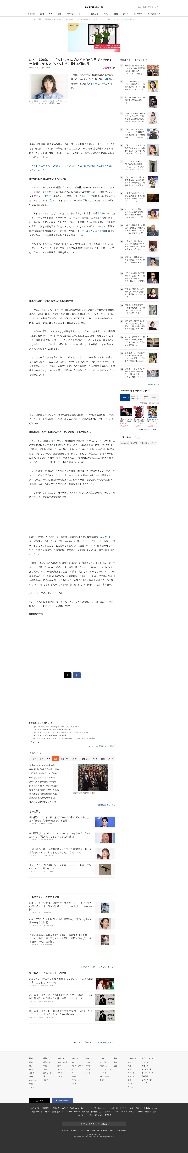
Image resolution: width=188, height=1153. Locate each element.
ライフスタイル (105, 1069)
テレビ (153, 397)
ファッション (76, 1080)
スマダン (103, 1062)
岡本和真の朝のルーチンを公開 (43, 785)
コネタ (88, 1066)
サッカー (60, 1069)
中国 (31, 1084)
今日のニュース (154, 14)
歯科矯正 (148, 1112)
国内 (42, 14)
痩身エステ (98, 1115)
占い (101, 1112)
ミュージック (144, 397)
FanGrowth (74, 1108)
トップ (33, 759)
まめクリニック (86, 1108)
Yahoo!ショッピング (148, 443)
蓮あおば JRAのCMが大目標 (42, 802)
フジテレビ (80, 196)
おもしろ (94, 14)
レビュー (74, 1062)
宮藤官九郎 (98, 213)
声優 (53, 445)
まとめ (31, 1073)
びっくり (89, 1062)
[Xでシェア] (67, 675)
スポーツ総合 (62, 1062)
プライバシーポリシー (87, 1130)
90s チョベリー (105, 1076)
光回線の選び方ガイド (59, 1108)
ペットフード (82, 1115)
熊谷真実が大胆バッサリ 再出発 (44, 789)
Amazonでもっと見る (148, 429)
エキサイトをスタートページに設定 (94, 1124)
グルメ (73, 1076)
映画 (45, 1066)
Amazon (124, 443)
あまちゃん (93, 83)
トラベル (103, 1073)
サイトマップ (147, 1080)
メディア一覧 (147, 1069)
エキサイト (155, 7)
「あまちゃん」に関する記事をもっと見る (96, 967)
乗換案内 (132, 1112)
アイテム (123, 1108)
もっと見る (152, 384)
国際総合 (32, 1080)
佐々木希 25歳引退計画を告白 (43, 793)
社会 (31, 1062)
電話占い (138, 1108)
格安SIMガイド (37, 1112)
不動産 (140, 1112)
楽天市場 (134, 443)
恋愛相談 (94, 1112)
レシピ (115, 1112)
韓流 (45, 1076)
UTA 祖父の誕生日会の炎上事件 (44, 769)
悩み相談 (85, 1112)
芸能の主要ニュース (105, 805)
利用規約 (73, 1130)
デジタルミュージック (135, 397)
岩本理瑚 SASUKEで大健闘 (42, 798)
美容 (155, 1112)
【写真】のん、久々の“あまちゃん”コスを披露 (49, 735)
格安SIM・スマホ (150, 1108)
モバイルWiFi (67, 1112)
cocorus (77, 1112)
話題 (115, 1066)
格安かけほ (56, 1112)
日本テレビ (107, 537)
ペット (88, 1073)
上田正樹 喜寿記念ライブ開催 (43, 773)
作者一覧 (145, 1066)
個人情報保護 (102, 1130)
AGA (90, 1115)
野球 (59, 1066)
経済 (31, 1066)
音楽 (45, 1069)
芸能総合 (46, 1062)
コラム (106, 14)
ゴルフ (59, 1073)
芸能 (59, 14)
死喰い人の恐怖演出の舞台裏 (42, 781)
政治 (31, 1069)
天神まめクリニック (101, 1108)
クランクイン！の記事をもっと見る (99, 746)
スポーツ (70, 14)
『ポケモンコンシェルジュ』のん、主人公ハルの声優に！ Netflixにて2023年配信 (63, 738)
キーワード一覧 (147, 1073)
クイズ (125, 14)
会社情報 (65, 1130)
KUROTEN (45, 1108)
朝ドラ (53, 200)
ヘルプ (144, 1083)
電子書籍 (108, 1115)
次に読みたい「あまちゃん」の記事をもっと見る (93, 1042)
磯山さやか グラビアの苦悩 (42, 777)
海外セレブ (47, 1073)
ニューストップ (144, 7)
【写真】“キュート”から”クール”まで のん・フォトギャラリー (56, 727)
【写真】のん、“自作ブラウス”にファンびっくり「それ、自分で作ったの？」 (61, 732)
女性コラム (104, 1066)
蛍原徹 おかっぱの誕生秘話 (42, 765)
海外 (50, 14)
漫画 (116, 14)
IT (72, 1073)
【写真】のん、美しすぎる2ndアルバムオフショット (52, 729)
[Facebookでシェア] (76, 675)
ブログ (130, 1108)
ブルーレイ (125, 397)
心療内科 (114, 1108)
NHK (106, 79)
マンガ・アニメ (77, 1066)
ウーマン (108, 1112)
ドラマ (48, 196)
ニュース (31, 14)
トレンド (82, 14)
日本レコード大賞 (97, 230)
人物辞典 (145, 1076)
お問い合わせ (121, 1130)
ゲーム (73, 1069)
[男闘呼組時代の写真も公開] (93, 777)
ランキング (138, 14)
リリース (145, 1062)
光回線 (47, 1112)
